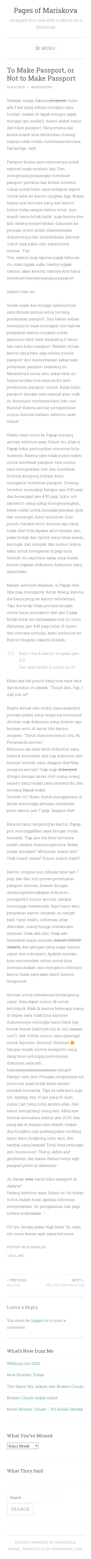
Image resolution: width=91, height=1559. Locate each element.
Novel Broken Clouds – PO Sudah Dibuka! (45, 1409)
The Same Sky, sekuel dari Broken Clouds (45, 1386)
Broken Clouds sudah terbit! (32, 1397)
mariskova (41, 87)
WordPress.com (67, 1549)
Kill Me (16, 1256)
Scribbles (36, 1247)
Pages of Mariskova (45, 10)
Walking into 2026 (23, 1363)
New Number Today (25, 1374)
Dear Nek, (17, 1282)
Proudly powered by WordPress (45, 1542)
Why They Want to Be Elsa (65, 1282)
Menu (48, 48)
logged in (40, 1320)
